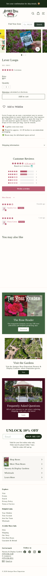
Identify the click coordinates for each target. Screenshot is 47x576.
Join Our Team (7, 518)
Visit (23, 372)
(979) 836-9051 (7, 558)
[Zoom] (37, 49)
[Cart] (38, 13)
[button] (8, 70)
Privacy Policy (7, 501)
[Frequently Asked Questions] (23, 391)
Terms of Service (8, 504)
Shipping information (10, 145)
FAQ (3, 530)
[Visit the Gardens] (23, 348)
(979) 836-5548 (7, 554)
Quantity (5, 83)
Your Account (7, 516)
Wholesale (5, 521)
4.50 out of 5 (30, 163)
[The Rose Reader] (23, 305)
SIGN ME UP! (33, 436)
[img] (7, 204)
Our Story (5, 535)
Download (23, 329)
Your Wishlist (7, 513)
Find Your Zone (14, 24)
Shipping (5, 92)
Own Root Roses (8, 538)
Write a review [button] (23, 189)
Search (39, 24)
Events (4, 496)
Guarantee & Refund (9, 541)
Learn (24, 415)
